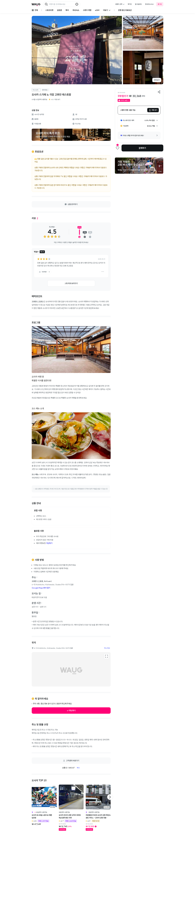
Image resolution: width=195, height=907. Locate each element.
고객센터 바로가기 (72, 760)
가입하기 (49, 543)
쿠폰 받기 (154, 110)
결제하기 (142, 148)
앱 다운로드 (138, 4)
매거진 (130, 4)
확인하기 (72, 710)
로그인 (160, 4)
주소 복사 (107, 648)
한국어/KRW (149, 4)
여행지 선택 (118, 4)
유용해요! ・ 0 (46, 272)
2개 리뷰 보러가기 (71, 283)
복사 (78, 768)
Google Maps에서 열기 (41, 588)
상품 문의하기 (73, 204)
